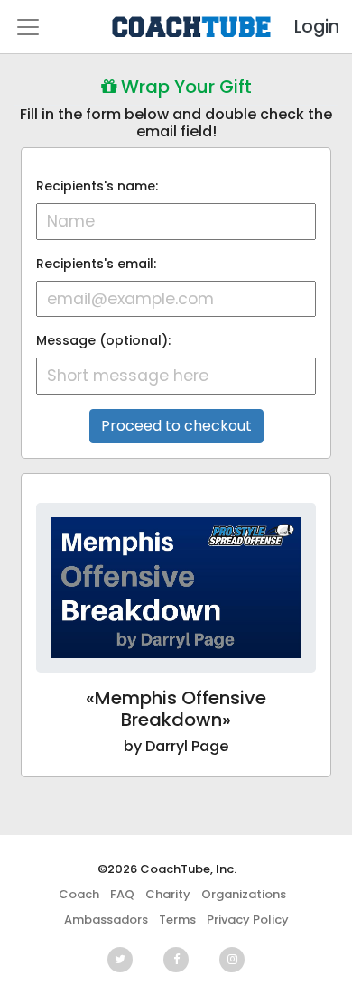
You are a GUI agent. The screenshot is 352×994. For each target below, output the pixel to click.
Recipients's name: (97, 186)
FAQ (122, 894)
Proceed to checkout (176, 425)
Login (301, 26)
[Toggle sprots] (28, 27)
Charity (167, 894)
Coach (79, 894)
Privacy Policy (248, 919)
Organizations (243, 894)
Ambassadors (106, 919)
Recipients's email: (96, 264)
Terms (177, 919)
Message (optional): (103, 340)
